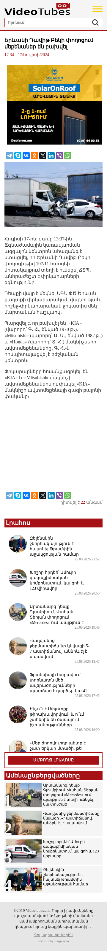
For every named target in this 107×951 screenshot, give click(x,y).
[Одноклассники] (34, 155)
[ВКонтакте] (26, 155)
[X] (42, 155)
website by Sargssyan (53, 941)
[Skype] (17, 155)
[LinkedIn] (51, 155)
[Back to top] (96, 940)
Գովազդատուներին (53, 935)
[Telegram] (9, 155)
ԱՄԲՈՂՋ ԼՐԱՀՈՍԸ (53, 760)
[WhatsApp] (67, 155)
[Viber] (59, 155)
